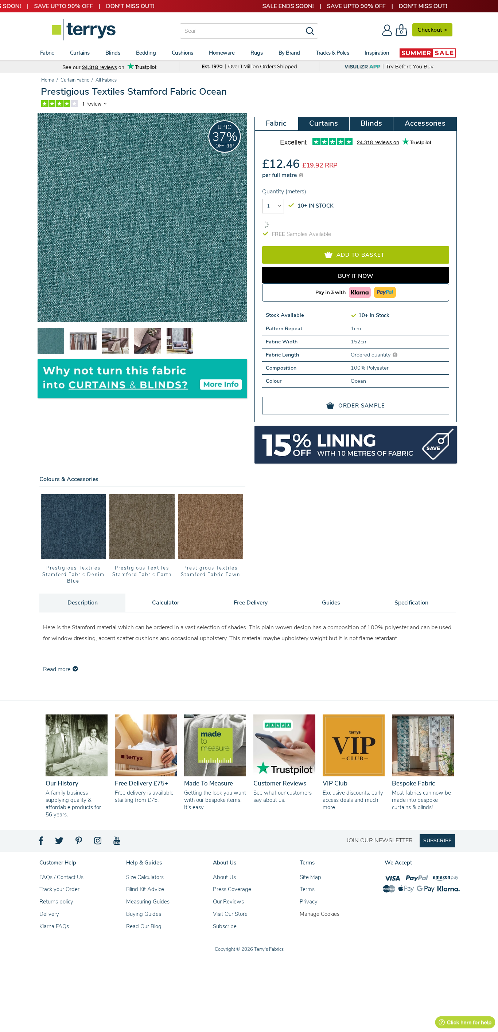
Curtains (323, 123)
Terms (307, 889)
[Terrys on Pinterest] (79, 843)
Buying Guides (143, 914)
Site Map (310, 877)
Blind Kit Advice (145, 889)
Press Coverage (232, 889)
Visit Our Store (230, 914)
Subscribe (225, 926)
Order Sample (361, 405)
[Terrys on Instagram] (98, 843)
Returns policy (56, 901)
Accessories (425, 123)
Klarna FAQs (54, 926)
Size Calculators (145, 877)
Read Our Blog (144, 926)
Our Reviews (228, 901)
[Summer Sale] (428, 53)
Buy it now (355, 276)
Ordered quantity (371, 354)
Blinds (371, 123)
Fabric (276, 123)
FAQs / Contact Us (61, 877)
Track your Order (59, 889)
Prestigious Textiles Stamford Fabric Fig (210, 571)
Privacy (309, 901)
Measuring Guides (148, 901)
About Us (224, 877)
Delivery (49, 914)
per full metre (280, 175)
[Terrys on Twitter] (59, 843)
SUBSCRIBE (437, 840)
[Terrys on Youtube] (118, 843)
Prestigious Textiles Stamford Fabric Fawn (142, 571)
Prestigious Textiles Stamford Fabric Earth (73, 571)
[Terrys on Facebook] (41, 843)
